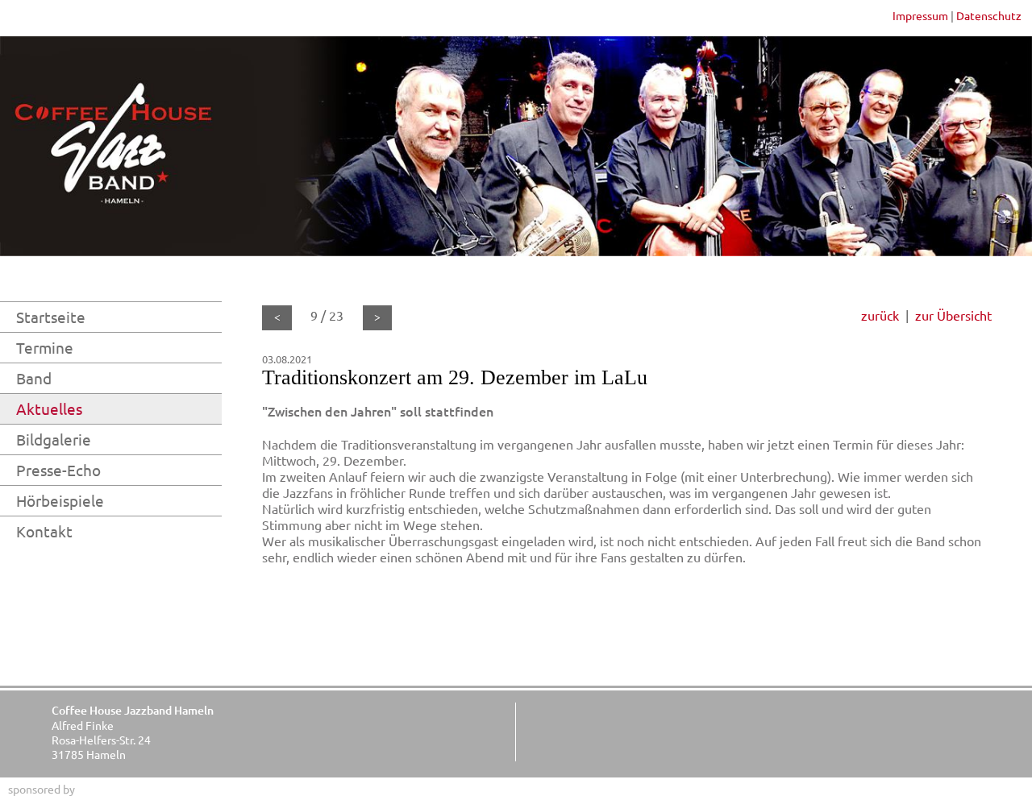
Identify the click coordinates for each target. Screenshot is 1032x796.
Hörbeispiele (60, 500)
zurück (880, 315)
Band (34, 378)
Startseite (50, 316)
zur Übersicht (953, 315)
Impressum (920, 15)
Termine (44, 347)
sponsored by (41, 788)
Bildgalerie (53, 439)
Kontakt (44, 531)
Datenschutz (989, 15)
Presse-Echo (58, 469)
